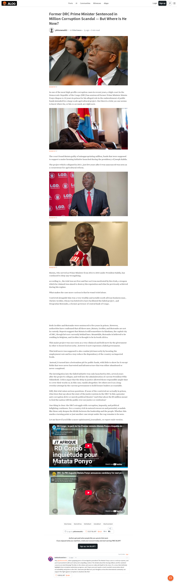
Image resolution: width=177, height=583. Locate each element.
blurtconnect (108, 524)
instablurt (97, 524)
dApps (106, 3)
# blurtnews (77, 30)
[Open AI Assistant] (170, 578)
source (52, 87)
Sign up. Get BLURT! (88, 546)
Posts (70, 3)
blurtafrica (78, 524)
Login (155, 3)
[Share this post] (110, 528)
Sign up (162, 3)
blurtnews (67, 524)
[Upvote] (86, 531)
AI (76, 3)
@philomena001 (62, 560)
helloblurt (87, 524)
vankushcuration (60, 557)
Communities (85, 3)
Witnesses (97, 3)
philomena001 (61, 30)
